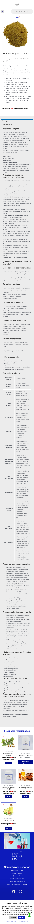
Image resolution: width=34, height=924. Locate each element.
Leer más (8, 763)
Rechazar (13, 917)
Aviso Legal (17, 898)
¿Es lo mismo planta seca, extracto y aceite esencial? (16, 685)
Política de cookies (23, 921)
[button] (2, 11)
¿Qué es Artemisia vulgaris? (12, 682)
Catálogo (8, 59)
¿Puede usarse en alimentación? (13, 688)
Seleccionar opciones (25, 762)
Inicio (3, 59)
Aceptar (21, 917)
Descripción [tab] (6, 121)
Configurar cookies (11, 921)
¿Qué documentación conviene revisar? (15, 692)
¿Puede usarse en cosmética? (12, 690)
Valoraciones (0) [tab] (7, 124)
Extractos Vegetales (17, 59)
